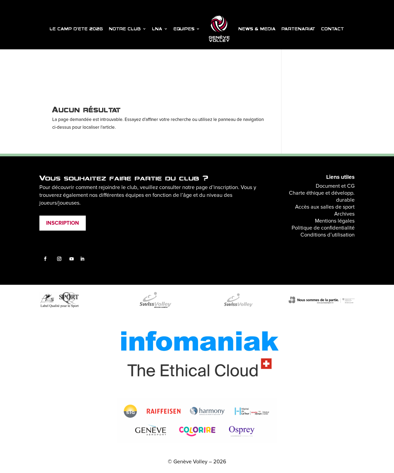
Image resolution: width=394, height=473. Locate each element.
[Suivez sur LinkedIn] (82, 258)
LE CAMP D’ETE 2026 (76, 28)
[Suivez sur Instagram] (45, 259)
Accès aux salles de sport (325, 207)
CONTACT (332, 28)
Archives (344, 214)
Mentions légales (335, 221)
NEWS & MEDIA (257, 28)
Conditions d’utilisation (327, 235)
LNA (157, 28)
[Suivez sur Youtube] (71, 258)
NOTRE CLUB (125, 28)
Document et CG (335, 186)
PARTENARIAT (298, 28)
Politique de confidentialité (323, 228)
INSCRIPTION (62, 223)
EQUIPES (184, 28)
